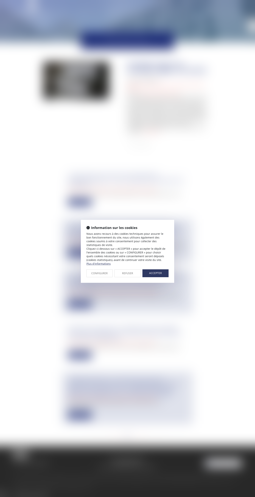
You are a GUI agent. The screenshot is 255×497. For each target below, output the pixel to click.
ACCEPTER (155, 273)
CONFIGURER (99, 273)
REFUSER (127, 273)
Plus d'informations (98, 263)
